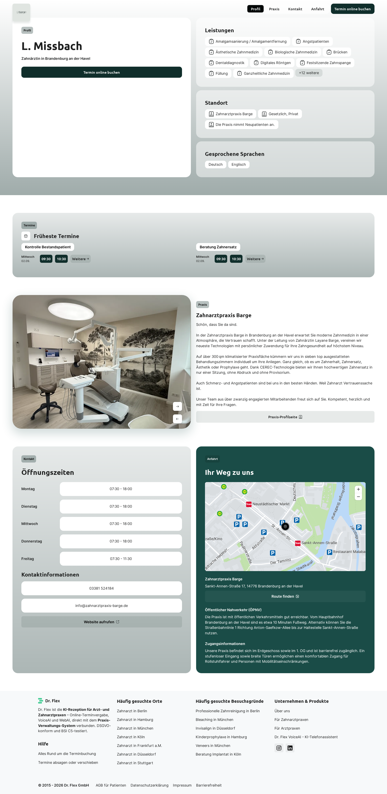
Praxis (274, 8)
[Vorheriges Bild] (177, 418)
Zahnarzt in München (135, 728)
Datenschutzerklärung (150, 785)
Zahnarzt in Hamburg (135, 719)
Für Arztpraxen (287, 728)
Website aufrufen (99, 622)
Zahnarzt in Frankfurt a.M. (139, 745)
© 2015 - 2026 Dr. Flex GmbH (63, 785)
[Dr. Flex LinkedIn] (290, 747)
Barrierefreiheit (209, 785)
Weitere (79, 258)
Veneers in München (213, 745)
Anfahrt (317, 8)
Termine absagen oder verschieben (68, 762)
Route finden (283, 596)
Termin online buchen (352, 8)
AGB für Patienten (111, 785)
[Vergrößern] (358, 489)
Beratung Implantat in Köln (218, 754)
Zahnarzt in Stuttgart (135, 763)
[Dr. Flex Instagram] (279, 747)
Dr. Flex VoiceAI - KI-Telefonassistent (306, 737)
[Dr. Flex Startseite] (49, 701)
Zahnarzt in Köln (131, 737)
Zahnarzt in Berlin (132, 711)
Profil (255, 8)
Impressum (182, 785)
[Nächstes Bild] (177, 406)
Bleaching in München (214, 719)
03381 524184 (101, 588)
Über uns (282, 711)
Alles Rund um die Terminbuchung (67, 754)
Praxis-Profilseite (282, 416)
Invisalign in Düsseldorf (215, 728)
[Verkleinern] (358, 496)
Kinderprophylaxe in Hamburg (221, 737)
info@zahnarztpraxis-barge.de (101, 606)
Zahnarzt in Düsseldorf (136, 754)
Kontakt (295, 8)
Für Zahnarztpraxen (291, 719)
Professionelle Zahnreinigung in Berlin (228, 711)
